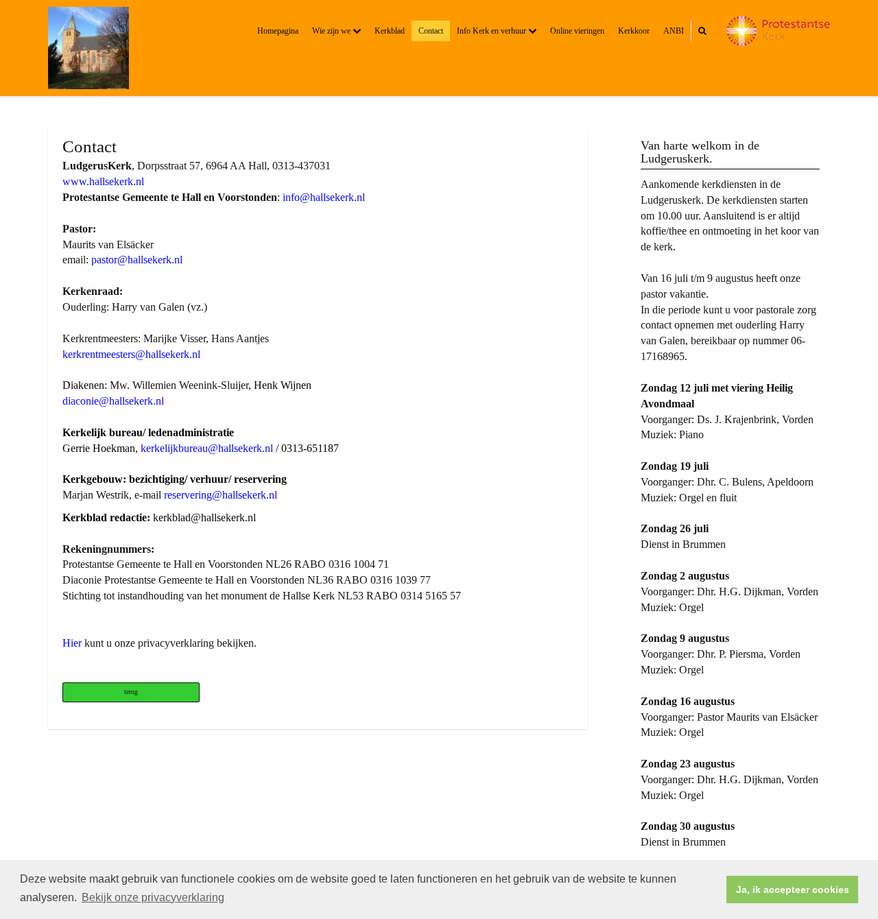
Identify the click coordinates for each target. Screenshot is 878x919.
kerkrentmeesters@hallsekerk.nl (131, 354)
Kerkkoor (634, 31)
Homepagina (277, 31)
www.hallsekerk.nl (103, 181)
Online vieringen (577, 31)
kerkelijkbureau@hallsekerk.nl (207, 448)
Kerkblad (390, 31)
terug (131, 691)
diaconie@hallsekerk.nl (113, 401)
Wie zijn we (332, 31)
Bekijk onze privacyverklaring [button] (153, 897)
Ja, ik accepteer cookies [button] (792, 889)
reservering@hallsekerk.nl (222, 495)
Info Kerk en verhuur (492, 31)
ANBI (673, 31)
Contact (430, 31)
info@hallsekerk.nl (324, 197)
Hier (72, 643)
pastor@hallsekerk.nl (136, 259)
